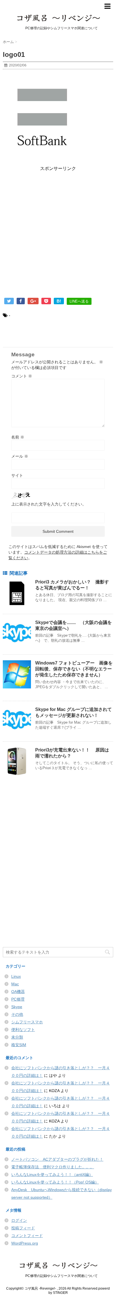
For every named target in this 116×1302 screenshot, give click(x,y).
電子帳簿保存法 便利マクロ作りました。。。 (52, 1167)
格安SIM (18, 1045)
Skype (16, 1007)
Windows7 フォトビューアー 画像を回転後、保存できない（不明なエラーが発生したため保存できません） (74, 669)
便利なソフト (23, 1029)
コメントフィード (27, 1235)
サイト (17, 475)
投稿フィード (23, 1228)
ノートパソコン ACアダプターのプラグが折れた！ (57, 1159)
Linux (16, 976)
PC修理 (17, 999)
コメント (21, 376)
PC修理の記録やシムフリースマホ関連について (58, 1276)
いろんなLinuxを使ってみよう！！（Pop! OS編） (55, 1182)
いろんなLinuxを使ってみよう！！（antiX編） (52, 1174)
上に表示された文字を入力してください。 (48, 504)
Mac (15, 984)
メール (19, 456)
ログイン (19, 1220)
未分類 (17, 1037)
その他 (17, 1014)
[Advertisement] (58, 236)
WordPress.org (24, 1243)
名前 (17, 437)
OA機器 (18, 991)
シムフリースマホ (27, 1022)
